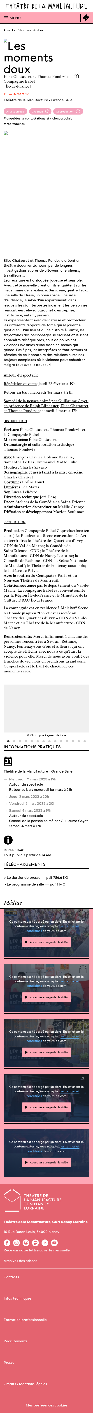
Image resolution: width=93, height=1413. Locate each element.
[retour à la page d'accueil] (46, 6)
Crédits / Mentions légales (25, 1383)
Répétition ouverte (20, 383)
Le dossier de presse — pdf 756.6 (37, 877)
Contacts (11, 1276)
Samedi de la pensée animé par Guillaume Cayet (48, 820)
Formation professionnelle (25, 1319)
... (16, 30)
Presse (9, 1362)
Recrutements (15, 1340)
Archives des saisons (20, 1260)
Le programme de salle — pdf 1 (36, 884)
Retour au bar (16, 392)
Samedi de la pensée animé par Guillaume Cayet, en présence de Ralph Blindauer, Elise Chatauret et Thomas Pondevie (46, 405)
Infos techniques (17, 1298)
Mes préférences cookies (46, 1405)
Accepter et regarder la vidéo (49, 942)
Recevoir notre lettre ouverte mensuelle (37, 1250)
